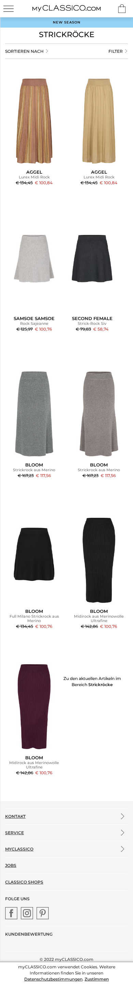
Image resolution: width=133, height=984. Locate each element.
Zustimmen (97, 979)
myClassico (19, 849)
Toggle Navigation (8, 9)
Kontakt (15, 816)
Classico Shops (24, 882)
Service (14, 832)
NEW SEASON (66, 22)
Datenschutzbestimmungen (53, 979)
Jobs (10, 865)
